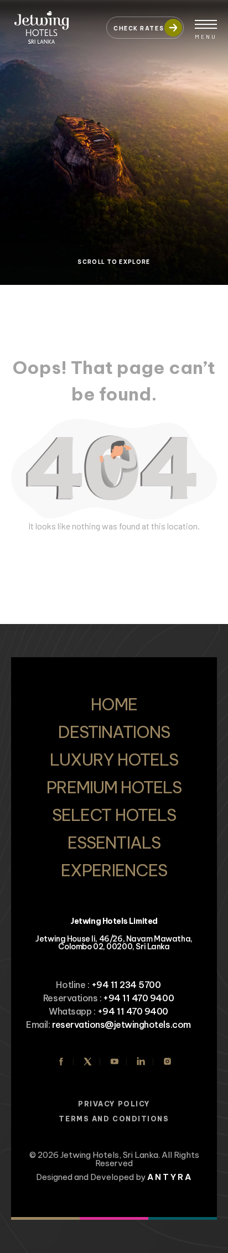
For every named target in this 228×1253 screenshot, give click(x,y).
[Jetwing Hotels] (53, 22)
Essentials (114, 842)
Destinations (113, 731)
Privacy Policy (114, 1104)
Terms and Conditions (114, 1119)
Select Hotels (114, 814)
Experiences (114, 870)
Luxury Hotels (114, 759)
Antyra (170, 1177)
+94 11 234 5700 (126, 984)
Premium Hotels (114, 787)
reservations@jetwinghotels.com (121, 1024)
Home (114, 704)
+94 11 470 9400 (138, 998)
